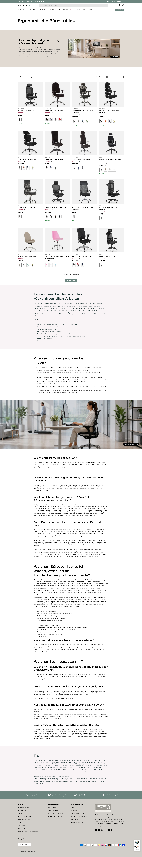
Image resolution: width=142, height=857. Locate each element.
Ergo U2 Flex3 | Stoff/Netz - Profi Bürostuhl (109, 208)
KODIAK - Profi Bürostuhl (107, 256)
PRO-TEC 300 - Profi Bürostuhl (54, 159)
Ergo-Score (74, 810)
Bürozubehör (54, 9)
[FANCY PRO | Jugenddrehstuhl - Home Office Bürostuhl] (57, 240)
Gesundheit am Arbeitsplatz (98, 312)
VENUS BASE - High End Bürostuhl (55, 208)
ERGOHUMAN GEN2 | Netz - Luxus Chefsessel (82, 111)
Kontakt (20, 813)
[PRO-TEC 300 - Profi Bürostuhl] (57, 143)
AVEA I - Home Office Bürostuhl (27, 256)
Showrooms (74, 819)
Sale (71, 9)
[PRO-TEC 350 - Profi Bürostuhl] (84, 240)
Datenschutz (21, 828)
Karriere (20, 822)
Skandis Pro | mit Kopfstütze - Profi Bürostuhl (110, 160)
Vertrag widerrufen (23, 839)
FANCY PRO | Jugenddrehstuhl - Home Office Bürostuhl (57, 257)
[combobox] (73, 5)
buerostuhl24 (24, 851)
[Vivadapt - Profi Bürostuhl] (30, 94)
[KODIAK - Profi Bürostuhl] (111, 240)
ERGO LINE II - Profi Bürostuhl (27, 159)
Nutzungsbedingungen (25, 816)
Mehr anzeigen (71, 280)
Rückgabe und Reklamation (55, 813)
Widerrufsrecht (22, 836)
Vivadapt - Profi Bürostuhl (26, 110)
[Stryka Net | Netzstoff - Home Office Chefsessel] (84, 191)
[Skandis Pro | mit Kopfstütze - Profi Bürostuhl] (111, 143)
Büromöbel (43, 9)
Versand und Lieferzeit (54, 810)
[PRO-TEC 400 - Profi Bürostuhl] (84, 143)
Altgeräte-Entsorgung (77, 822)
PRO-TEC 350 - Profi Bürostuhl (81, 256)
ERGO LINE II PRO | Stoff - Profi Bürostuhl (109, 111)
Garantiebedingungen (24, 819)
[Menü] (140, 840)
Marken (107, 1)
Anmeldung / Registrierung (55, 816)
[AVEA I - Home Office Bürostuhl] (30, 240)
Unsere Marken (22, 810)
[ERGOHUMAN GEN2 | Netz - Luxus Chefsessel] (84, 94)
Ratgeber (90, 9)
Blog (72, 807)
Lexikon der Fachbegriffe (78, 813)
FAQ (112, 1)
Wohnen (64, 9)
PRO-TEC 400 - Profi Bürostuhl (81, 159)
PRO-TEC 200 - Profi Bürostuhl (54, 110)
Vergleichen (100, 77)
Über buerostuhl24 (23, 807)
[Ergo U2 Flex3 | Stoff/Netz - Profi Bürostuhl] (111, 191)
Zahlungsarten (51, 807)
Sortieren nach (22, 77)
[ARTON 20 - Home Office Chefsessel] (30, 191)
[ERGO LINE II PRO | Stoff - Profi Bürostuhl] (111, 94)
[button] (123, 5)
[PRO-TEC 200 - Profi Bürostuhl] (57, 94)
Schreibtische (32, 9)
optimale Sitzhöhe (53, 388)
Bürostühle (21, 9)
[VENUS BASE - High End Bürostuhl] (57, 191)
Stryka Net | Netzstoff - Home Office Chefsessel (83, 208)
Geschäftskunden (80, 9)
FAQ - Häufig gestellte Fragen (79, 816)
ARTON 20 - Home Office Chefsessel (29, 208)
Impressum (21, 825)
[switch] (137, 849)
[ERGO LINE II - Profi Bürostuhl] (30, 143)
